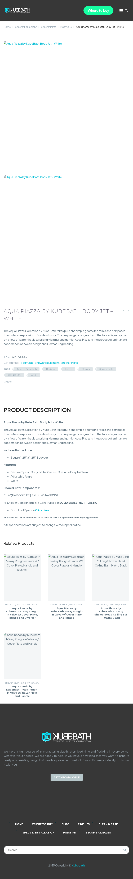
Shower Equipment (26, 26)
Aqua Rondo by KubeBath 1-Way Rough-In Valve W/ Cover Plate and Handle (22, 691)
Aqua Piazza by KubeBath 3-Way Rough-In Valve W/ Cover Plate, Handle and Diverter (22, 613)
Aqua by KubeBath (27, 369)
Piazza (68, 369)
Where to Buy (42, 824)
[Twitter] (20, 382)
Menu (121, 10)
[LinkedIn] (30, 382)
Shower (86, 369)
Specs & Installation (38, 832)
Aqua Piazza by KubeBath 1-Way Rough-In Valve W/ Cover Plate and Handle (67, 613)
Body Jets (66, 26)
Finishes (84, 824)
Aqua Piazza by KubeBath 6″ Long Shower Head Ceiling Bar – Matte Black (110, 613)
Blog (65, 824)
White (34, 375)
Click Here (42, 510)
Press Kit (70, 832)
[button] (126, 10)
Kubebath (78, 865)
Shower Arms (100, 605)
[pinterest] (80, 804)
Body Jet (51, 369)
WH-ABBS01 (14, 375)
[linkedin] (53, 804)
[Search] (125, 850)
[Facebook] (14, 382)
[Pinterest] (25, 382)
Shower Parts (48, 26)
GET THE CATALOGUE (67, 777)
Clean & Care (108, 824)
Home (7, 26)
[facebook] (71, 804)
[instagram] (62, 804)
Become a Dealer (98, 832)
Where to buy (98, 10)
